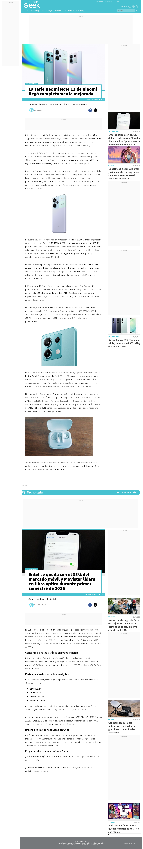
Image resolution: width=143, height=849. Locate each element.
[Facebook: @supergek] (129, 6)
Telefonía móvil (31, 84)
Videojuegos (47, 10)
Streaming (80, 10)
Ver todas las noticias (127, 492)
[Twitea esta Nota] (95, 110)
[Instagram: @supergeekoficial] (133, 6)
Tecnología (35, 10)
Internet (111, 719)
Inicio (26, 10)
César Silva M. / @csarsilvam (43, 605)
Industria (111, 617)
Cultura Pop (69, 10)
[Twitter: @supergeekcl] (137, 6)
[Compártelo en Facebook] (90, 110)
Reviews (58, 10)
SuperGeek (38, 110)
